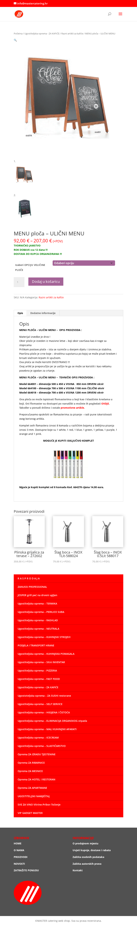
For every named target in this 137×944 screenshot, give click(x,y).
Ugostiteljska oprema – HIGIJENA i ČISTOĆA (44, 712)
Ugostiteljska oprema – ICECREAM (38, 737)
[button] (15, 40)
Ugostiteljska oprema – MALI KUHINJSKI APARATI (47, 729)
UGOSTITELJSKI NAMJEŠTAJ (34, 796)
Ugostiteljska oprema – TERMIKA (37, 603)
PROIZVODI (20, 857)
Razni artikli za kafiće (72, 33)
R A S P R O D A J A (29, 578)
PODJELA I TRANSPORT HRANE (36, 645)
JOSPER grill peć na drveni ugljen (37, 595)
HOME (17, 843)
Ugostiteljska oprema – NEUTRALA (38, 628)
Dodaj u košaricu (46, 281)
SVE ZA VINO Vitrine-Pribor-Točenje (39, 804)
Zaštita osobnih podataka (88, 857)
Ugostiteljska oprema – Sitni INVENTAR (41, 662)
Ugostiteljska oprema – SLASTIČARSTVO (42, 746)
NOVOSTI (19, 863)
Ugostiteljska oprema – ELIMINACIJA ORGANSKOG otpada (52, 720)
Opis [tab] (20, 313)
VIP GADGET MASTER (30, 813)
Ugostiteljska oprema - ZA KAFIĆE (41, 33)
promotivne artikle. (73, 407)
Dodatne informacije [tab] (42, 313)
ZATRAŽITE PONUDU (26, 870)
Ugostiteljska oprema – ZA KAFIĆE (38, 687)
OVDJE (105, 403)
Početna (18, 33)
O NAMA (19, 850)
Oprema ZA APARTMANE (32, 787)
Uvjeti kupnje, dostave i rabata (92, 850)
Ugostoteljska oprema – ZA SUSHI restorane (44, 695)
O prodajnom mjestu (85, 843)
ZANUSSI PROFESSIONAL (32, 586)
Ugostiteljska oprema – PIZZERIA (37, 670)
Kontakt (78, 870)
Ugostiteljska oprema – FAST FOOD (39, 679)
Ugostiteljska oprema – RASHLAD (38, 620)
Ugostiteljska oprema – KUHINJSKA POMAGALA (46, 653)
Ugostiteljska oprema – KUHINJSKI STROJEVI (44, 637)
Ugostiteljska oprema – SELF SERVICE (40, 704)
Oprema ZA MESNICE (30, 771)
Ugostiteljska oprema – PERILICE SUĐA (41, 612)
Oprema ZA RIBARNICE (31, 762)
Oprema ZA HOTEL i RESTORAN (36, 779)
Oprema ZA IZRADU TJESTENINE (36, 754)
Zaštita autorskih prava (87, 863)
